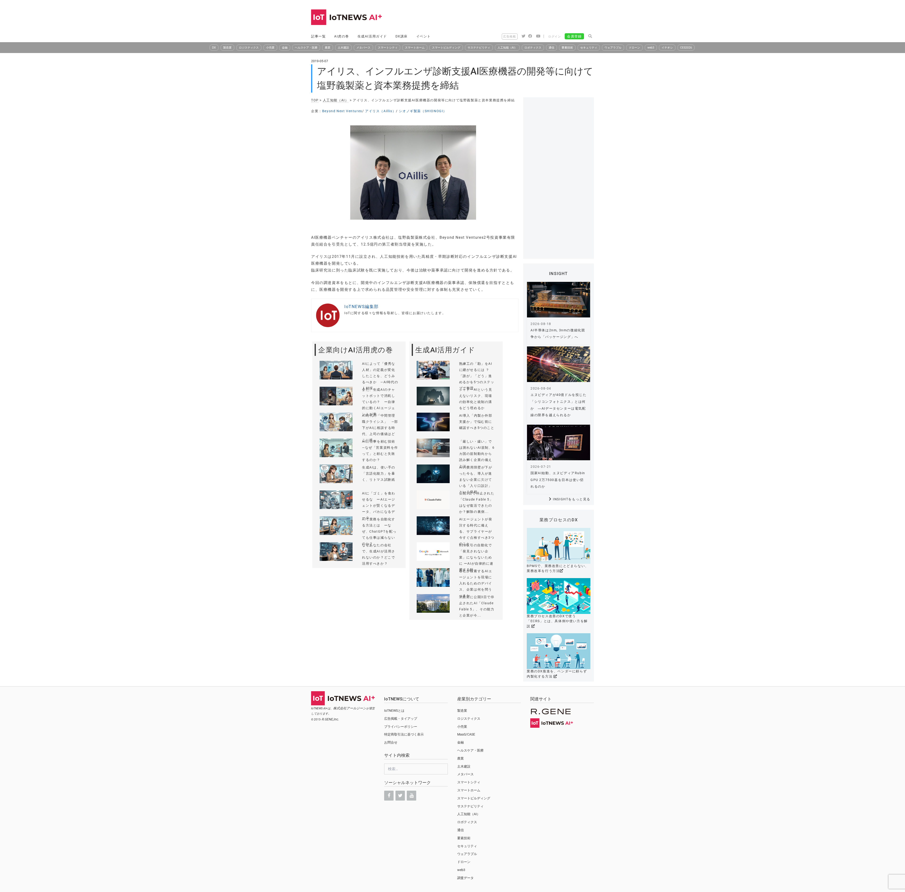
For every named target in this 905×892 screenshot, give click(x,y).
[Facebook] (389, 796)
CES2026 (686, 47)
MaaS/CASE (466, 734)
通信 (551, 47)
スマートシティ (388, 47)
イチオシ (667, 47)
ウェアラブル (613, 47)
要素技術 (567, 47)
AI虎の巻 (341, 36)
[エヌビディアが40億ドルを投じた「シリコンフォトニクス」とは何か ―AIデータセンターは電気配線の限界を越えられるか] (558, 364)
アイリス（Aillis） (380, 111)
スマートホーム (415, 47)
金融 (285, 47)
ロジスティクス (249, 47)
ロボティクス (532, 47)
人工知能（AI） (507, 47)
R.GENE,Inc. (330, 719)
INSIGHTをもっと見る (571, 499)
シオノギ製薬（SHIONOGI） (423, 111)
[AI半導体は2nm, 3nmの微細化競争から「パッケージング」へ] (558, 299)
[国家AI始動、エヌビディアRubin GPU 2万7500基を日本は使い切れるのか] (558, 442)
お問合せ (390, 742)
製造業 (227, 47)
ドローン (634, 47)
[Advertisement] (508, 17)
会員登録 (574, 36)
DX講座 (401, 36)
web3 (650, 47)
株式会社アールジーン (349, 708)
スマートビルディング (446, 47)
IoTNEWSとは (394, 710)
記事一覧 (318, 36)
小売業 (270, 47)
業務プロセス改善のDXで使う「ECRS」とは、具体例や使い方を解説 (557, 621)
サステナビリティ (479, 47)
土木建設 (343, 47)
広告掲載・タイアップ (400, 718)
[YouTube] (411, 796)
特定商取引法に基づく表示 (404, 734)
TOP (315, 100)
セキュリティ (588, 47)
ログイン (554, 36)
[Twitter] (400, 796)
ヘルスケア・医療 (306, 47)
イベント (423, 36)
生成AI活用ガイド (372, 36)
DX (214, 47)
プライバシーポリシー (400, 726)
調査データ (465, 878)
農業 (327, 47)
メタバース (363, 47)
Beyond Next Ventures (342, 111)
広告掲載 (509, 36)
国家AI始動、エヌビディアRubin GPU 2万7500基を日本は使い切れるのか (558, 480)
